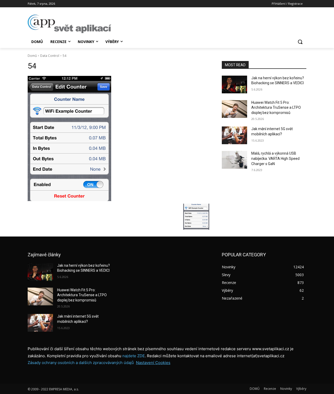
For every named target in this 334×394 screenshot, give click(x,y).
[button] (300, 41)
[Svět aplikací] (69, 24)
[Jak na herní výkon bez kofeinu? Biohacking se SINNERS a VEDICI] (234, 84)
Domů (32, 55)
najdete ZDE (133, 355)
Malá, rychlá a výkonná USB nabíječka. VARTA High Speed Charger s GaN (275, 158)
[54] (118, 138)
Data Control (49, 55)
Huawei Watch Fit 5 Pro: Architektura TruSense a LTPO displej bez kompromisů (276, 107)
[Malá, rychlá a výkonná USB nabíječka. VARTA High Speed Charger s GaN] (234, 160)
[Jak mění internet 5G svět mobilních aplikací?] (234, 135)
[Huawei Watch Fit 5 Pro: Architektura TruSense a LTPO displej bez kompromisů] (234, 109)
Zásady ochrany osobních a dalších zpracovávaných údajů (81, 362)
